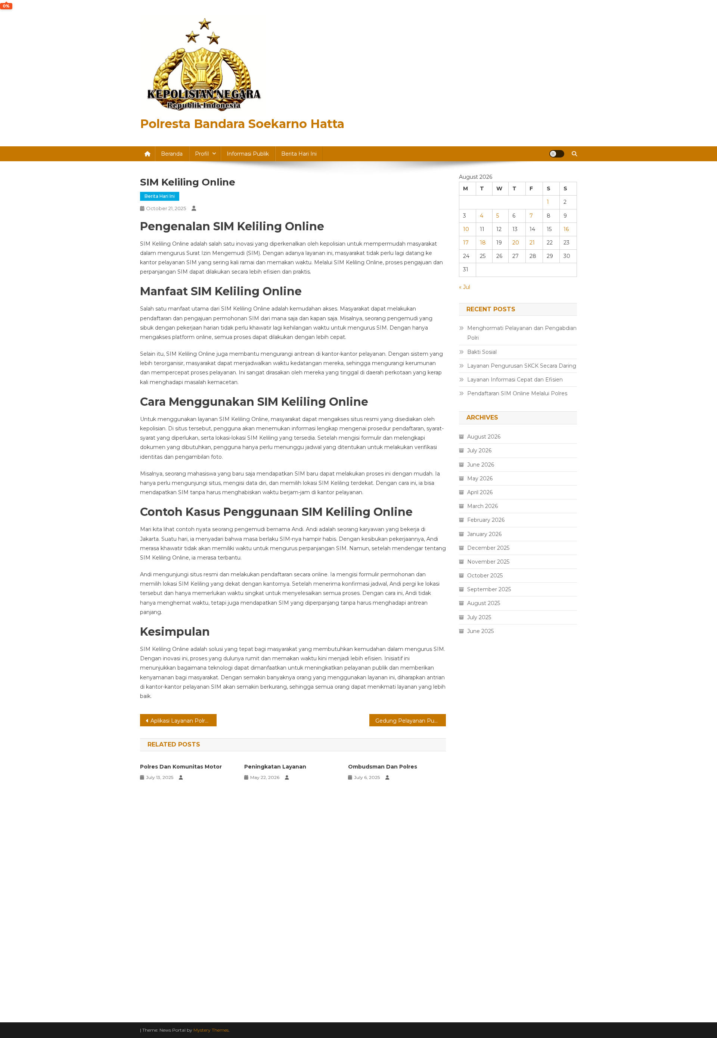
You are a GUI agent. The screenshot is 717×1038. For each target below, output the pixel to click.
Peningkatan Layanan (275, 766)
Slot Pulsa (472, 855)
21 (532, 242)
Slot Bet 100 (475, 940)
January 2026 (484, 534)
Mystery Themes (211, 1030)
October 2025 (485, 575)
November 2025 (488, 561)
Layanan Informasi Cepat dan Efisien (515, 379)
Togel (466, 788)
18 (483, 242)
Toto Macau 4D (479, 721)
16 (566, 229)
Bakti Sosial (482, 352)
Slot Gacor (472, 704)
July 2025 (479, 617)
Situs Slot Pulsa (479, 754)
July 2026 (479, 450)
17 (466, 242)
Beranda (172, 153)
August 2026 (483, 436)
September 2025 (489, 589)
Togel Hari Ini (476, 771)
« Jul (464, 287)
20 (515, 242)
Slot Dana (471, 872)
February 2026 (486, 520)
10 (466, 229)
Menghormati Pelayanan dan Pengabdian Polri (522, 333)
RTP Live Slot (476, 822)
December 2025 (488, 548)
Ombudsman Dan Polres (382, 766)
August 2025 (483, 603)
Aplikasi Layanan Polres (180, 720)
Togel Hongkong (481, 991)
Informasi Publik (248, 153)
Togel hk (470, 738)
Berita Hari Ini (299, 153)
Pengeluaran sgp (481, 687)
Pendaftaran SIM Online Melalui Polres (517, 393)
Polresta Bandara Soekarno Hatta (242, 123)
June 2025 (480, 631)
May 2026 (480, 478)
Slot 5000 (471, 670)
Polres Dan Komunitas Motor (181, 766)
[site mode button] (556, 154)
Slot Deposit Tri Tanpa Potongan (501, 839)
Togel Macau (475, 805)
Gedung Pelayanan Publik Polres (410, 720)
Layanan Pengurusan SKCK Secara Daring (521, 365)
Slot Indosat (474, 889)
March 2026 (482, 506)
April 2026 (480, 492)
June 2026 (480, 464)
